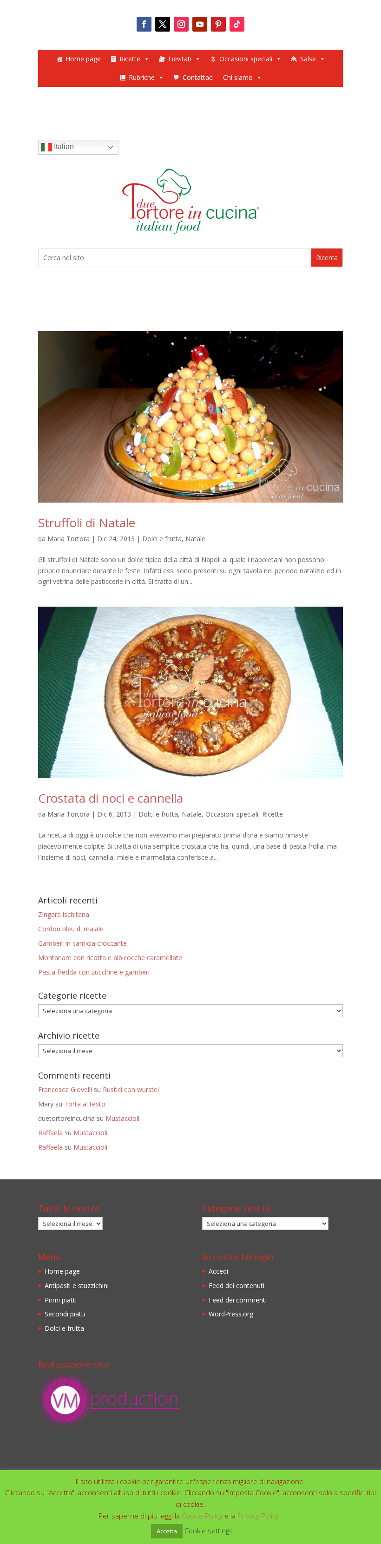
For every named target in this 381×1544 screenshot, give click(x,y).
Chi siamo (238, 77)
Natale (195, 538)
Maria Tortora (68, 538)
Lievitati (179, 58)
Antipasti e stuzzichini (77, 1285)
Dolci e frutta (162, 538)
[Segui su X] (162, 24)
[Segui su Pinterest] (218, 24)
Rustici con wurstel (131, 1089)
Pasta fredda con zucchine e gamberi (94, 972)
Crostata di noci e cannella (110, 798)
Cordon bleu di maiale (71, 928)
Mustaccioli (122, 1118)
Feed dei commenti (238, 1299)
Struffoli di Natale (86, 522)
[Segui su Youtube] (199, 24)
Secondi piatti (65, 1313)
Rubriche (142, 77)
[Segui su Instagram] (181, 24)
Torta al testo (84, 1103)
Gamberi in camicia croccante (82, 943)
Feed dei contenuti (236, 1285)
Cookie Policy (203, 1515)
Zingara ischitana (63, 914)
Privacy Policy (259, 1515)
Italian (63, 146)
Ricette (129, 58)
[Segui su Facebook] (144, 24)
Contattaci (198, 77)
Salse (308, 58)
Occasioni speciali (245, 58)
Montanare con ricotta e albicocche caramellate (110, 957)
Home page (83, 58)
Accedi (218, 1271)
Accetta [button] (167, 1531)
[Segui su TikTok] (237, 24)
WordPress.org (231, 1313)
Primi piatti (61, 1299)
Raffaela (50, 1132)
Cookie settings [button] (208, 1530)
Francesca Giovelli (65, 1089)
